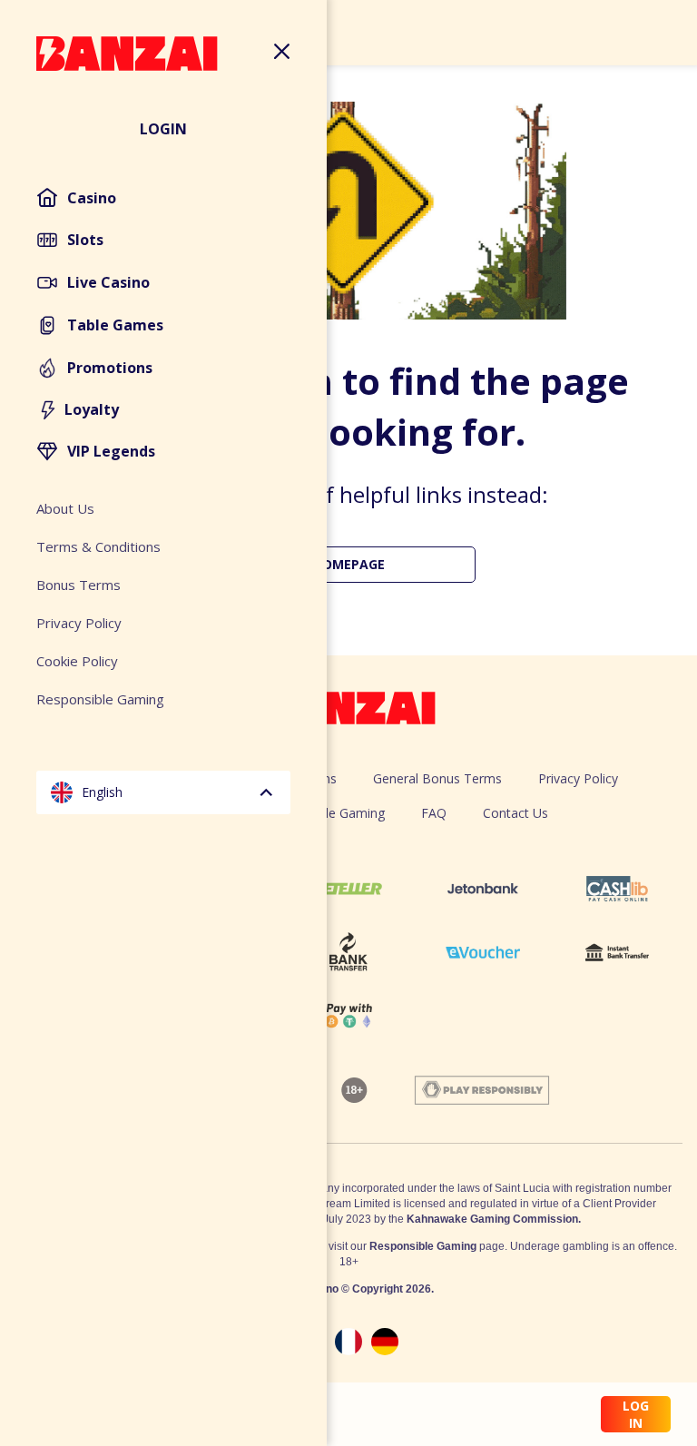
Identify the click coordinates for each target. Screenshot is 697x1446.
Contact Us (515, 812)
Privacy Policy (578, 778)
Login (163, 129)
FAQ (434, 812)
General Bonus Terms (437, 778)
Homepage (349, 564)
